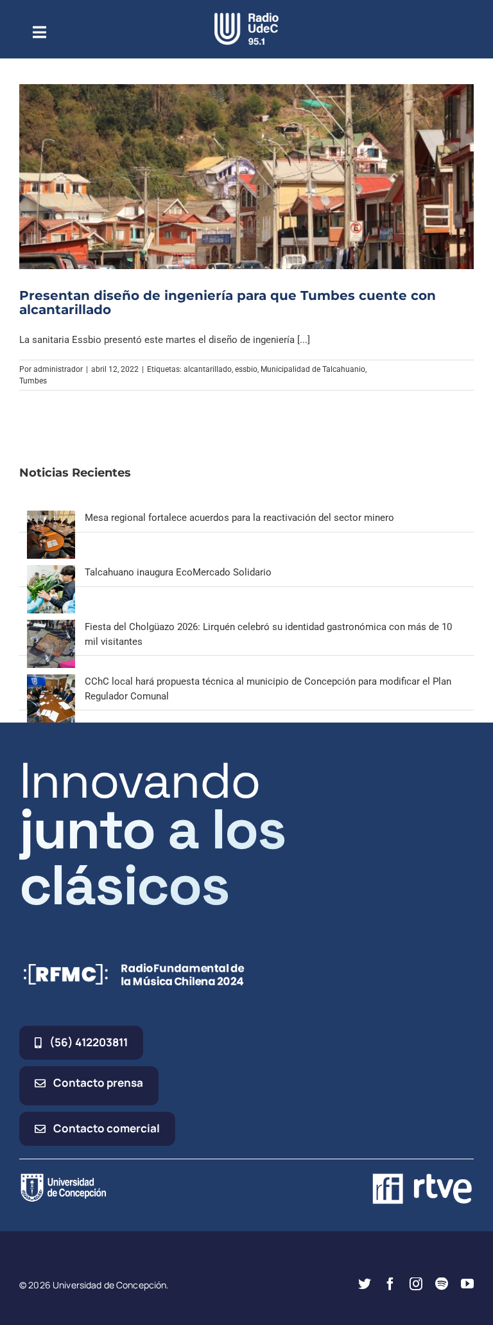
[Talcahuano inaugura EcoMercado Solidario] (51, 572)
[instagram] (416, 1283)
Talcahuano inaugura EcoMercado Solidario (178, 572)
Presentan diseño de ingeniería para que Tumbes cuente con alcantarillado (227, 302)
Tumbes (33, 380)
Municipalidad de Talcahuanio (313, 369)
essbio (246, 369)
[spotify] (441, 1283)
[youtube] (467, 1283)
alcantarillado (208, 369)
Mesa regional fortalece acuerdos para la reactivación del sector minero (239, 517)
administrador (58, 369)
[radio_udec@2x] (246, 17)
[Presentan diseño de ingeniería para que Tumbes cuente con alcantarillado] (246, 176)
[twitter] (364, 1283)
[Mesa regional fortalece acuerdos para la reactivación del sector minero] (51, 517)
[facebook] (390, 1283)
